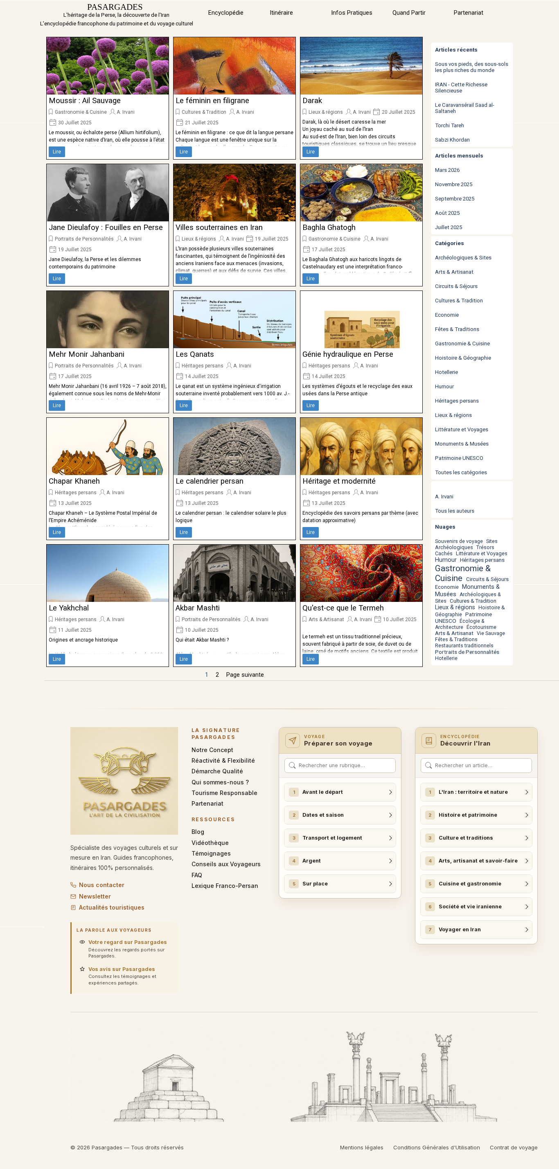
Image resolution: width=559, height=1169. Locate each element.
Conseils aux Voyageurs (226, 863)
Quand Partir (409, 12)
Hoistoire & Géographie (463, 358)
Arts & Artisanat (326, 619)
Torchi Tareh (449, 125)
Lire (57, 152)
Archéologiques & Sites (463, 258)
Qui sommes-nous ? (220, 782)
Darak (312, 100)
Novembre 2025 (453, 184)
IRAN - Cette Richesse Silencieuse (461, 87)
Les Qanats (195, 354)
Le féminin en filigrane (212, 100)
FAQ (197, 875)
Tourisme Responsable (224, 792)
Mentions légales (361, 1147)
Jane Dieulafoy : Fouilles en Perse (106, 227)
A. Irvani (126, 112)
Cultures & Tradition (204, 112)
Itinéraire (281, 12)
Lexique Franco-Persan (225, 885)
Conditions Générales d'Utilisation (436, 1147)
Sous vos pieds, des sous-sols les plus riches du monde (471, 67)
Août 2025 (447, 213)
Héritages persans (202, 366)
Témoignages (211, 853)
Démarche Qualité (217, 771)
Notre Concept (212, 749)
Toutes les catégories (461, 472)
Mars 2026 (447, 170)
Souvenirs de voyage (459, 541)
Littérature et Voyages (461, 429)
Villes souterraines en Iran (219, 227)
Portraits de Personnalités (84, 239)
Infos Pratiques (351, 12)
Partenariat (468, 12)
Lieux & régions (326, 112)
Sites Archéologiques (466, 544)
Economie (447, 315)
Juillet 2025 (448, 227)
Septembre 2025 (454, 199)
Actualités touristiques (111, 907)
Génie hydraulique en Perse (347, 354)
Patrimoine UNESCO (459, 458)
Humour (444, 386)
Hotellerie (446, 372)
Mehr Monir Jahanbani (86, 354)
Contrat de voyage (514, 1147)
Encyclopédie (225, 12)
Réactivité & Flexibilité (223, 760)
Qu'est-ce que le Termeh (343, 608)
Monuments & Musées (462, 444)
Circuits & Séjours (456, 286)
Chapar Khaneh (74, 481)
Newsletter (95, 896)
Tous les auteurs (454, 511)
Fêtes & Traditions (457, 329)
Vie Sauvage (491, 633)
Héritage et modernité (339, 481)
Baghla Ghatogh (329, 227)
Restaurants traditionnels (464, 646)
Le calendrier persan (209, 481)
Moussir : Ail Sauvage (85, 100)
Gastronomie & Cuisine (81, 112)
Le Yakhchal (69, 608)
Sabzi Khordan (452, 140)
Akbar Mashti (198, 608)
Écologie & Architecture (460, 624)
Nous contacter (101, 884)
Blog (198, 831)
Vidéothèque (210, 842)
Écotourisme (481, 627)
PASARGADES (115, 7)
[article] (107, 98)
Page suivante (245, 674)
